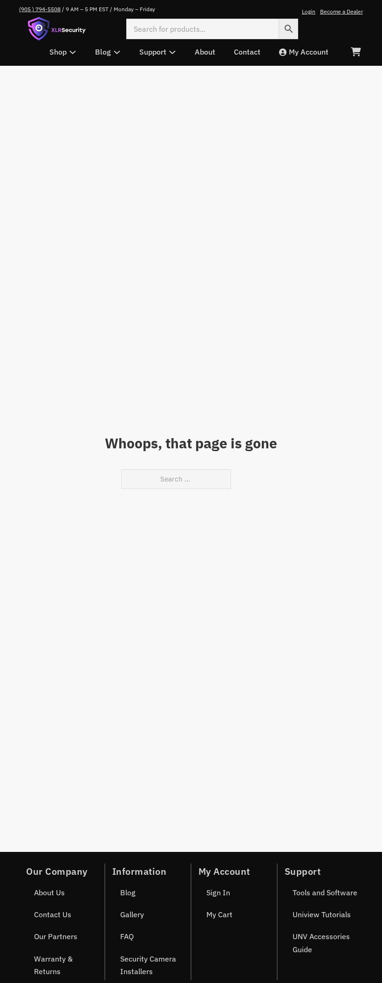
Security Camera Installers (148, 965)
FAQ (127, 936)
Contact (247, 51)
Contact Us (52, 914)
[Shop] (72, 52)
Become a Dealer (341, 11)
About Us (49, 892)
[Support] (172, 52)
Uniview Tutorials (322, 914)
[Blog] (117, 52)
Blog (128, 892)
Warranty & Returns (53, 965)
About (205, 51)
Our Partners (55, 936)
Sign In (218, 892)
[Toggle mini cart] (356, 52)
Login (308, 11)
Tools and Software (325, 892)
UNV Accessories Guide (321, 943)
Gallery (132, 914)
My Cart (219, 914)
